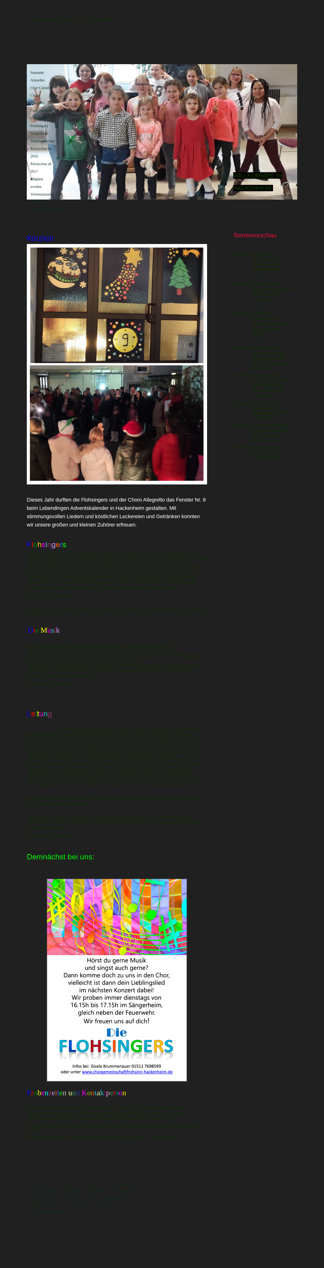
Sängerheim (39, 133)
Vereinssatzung (41, 194)
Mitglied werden (36, 183)
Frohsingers (39, 126)
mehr (257, 276)
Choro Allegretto (37, 99)
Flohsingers (39, 118)
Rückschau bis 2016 (41, 152)
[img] (162, 132)
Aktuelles (37, 80)
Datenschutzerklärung (44, 209)
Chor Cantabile (41, 88)
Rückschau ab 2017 (40, 167)
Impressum (38, 202)
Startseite (37, 73)
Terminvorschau (42, 141)
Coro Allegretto (42, 111)
